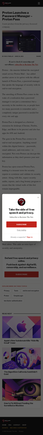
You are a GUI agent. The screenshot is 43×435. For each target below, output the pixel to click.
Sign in (30, 237)
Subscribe (21, 224)
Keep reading (21, 230)
